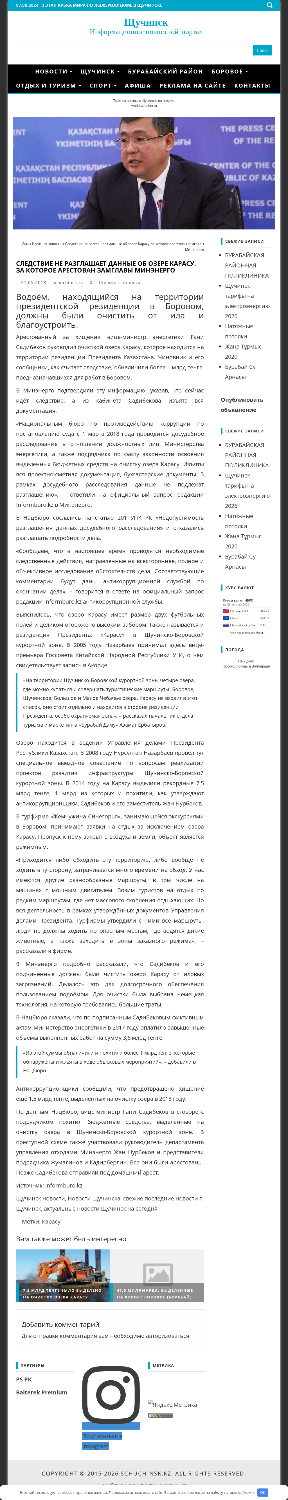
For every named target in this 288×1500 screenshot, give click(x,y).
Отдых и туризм (47, 85)
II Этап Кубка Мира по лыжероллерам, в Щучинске (101, 5)
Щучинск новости (120, 282)
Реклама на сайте (192, 85)
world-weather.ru (144, 106)
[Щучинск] (23, 71)
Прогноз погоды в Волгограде (246, 666)
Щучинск (146, 21)
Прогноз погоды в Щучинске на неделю (144, 101)
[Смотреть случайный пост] (270, 71)
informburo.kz (63, 1185)
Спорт (101, 85)
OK (262, 1492)
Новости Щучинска (94, 1198)
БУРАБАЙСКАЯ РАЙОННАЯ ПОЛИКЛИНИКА (247, 265)
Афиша (138, 85)
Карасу (51, 1221)
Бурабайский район (165, 71)
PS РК (24, 1379)
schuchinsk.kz (68, 282)
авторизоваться (167, 1336)
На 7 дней (246, 661)
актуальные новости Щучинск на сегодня (101, 1208)
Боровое (228, 71)
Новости (52, 71)
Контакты (252, 85)
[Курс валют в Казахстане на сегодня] (246, 616)
